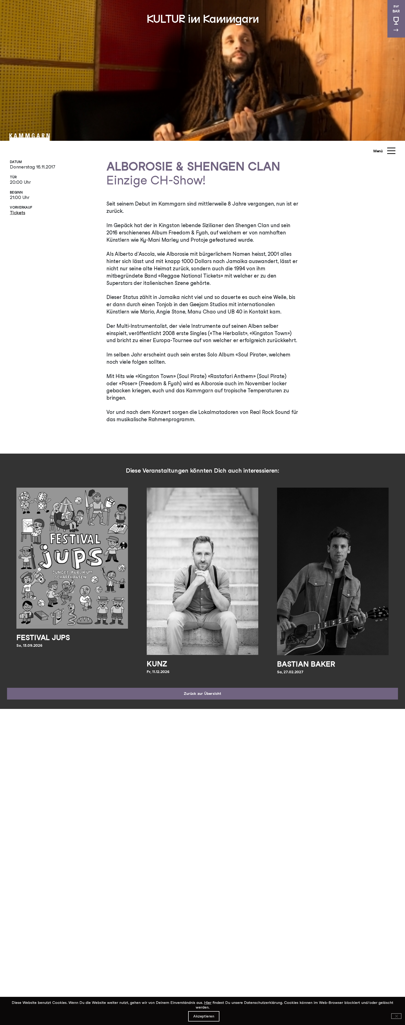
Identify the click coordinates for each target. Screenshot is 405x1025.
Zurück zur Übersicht (202, 693)
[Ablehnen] (396, 1016)
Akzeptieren (203, 1016)
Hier (207, 1002)
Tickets (17, 212)
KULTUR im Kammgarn (202, 19)
